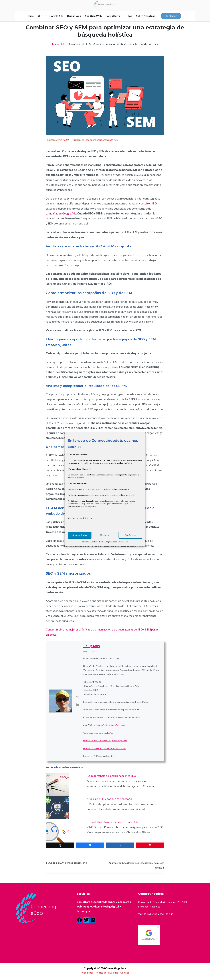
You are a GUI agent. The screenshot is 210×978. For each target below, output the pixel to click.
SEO (40, 15)
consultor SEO (148, 203)
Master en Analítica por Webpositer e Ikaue (104, 748)
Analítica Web (93, 15)
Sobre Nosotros (145, 15)
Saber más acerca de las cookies (81, 518)
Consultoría (112, 15)
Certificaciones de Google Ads (98, 732)
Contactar (170, 16)
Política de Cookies (90, 541)
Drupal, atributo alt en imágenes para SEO (112, 822)
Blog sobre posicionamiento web (101, 140)
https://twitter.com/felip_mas (110, 725)
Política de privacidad (108, 541)
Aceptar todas (79, 535)
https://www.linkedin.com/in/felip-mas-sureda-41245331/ (111, 717)
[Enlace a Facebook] (79, 920)
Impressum (123, 541)
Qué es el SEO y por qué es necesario (109, 798)
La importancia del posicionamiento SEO (111, 775)
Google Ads (56, 15)
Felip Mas (91, 646)
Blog (129, 15)
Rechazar (105, 535)
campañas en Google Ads (61, 213)
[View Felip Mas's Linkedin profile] (77, 704)
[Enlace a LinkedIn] (93, 920)
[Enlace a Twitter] (86, 920)
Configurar (130, 535)
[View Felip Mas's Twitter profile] (77, 697)
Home (30, 15)
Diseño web (74, 15)
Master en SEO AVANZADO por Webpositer (105, 740)
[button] (44, 16)
